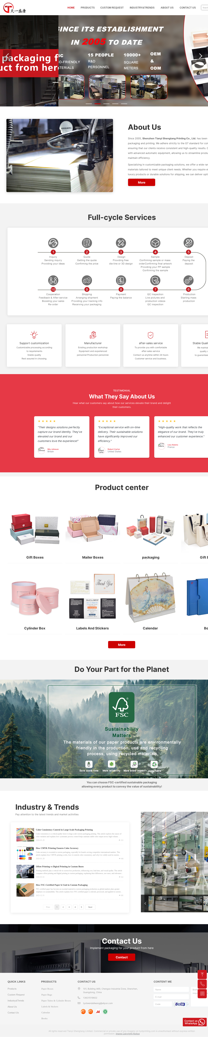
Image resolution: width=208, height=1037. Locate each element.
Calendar (45, 1012)
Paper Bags (46, 995)
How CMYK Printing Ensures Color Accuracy (57, 848)
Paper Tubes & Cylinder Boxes (56, 1000)
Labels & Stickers (49, 1006)
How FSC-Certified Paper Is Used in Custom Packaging (62, 885)
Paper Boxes (47, 989)
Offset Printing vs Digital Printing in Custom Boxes (60, 866)
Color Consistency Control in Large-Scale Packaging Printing (64, 830)
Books (44, 1018)
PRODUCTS (88, 7)
